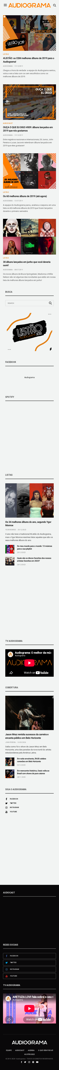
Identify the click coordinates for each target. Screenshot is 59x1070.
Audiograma (8, 66)
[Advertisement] (29, 602)
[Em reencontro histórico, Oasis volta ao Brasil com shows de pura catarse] (9, 774)
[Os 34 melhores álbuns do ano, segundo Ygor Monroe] (29, 500)
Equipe (9, 1050)
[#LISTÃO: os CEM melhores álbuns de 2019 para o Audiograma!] (29, 33)
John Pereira (10, 742)
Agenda (31, 1050)
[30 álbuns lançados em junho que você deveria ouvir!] (29, 236)
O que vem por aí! (45, 1050)
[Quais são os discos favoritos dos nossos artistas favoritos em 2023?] (9, 561)
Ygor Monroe (10, 530)
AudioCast (8, 123)
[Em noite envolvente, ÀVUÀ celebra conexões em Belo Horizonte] (9, 762)
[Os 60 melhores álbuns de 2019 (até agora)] (29, 171)
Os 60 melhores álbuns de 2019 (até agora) (25, 196)
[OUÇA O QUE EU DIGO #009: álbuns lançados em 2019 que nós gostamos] (29, 102)
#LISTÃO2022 (29, 1054)
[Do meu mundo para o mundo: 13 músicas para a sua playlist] (9, 549)
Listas (6, 54)
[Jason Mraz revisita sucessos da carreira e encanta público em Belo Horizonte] (29, 713)
